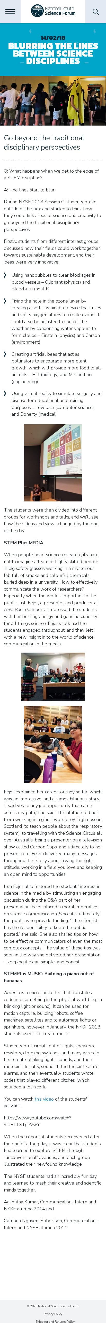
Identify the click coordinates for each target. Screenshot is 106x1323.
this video (44, 1099)
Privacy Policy (53, 1314)
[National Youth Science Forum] (53, 11)
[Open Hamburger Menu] (10, 11)
